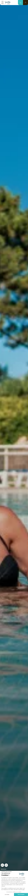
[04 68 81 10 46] (20, 2)
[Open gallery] (2, 865)
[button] (25, 2)
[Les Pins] (8, 2)
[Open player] (6, 865)
